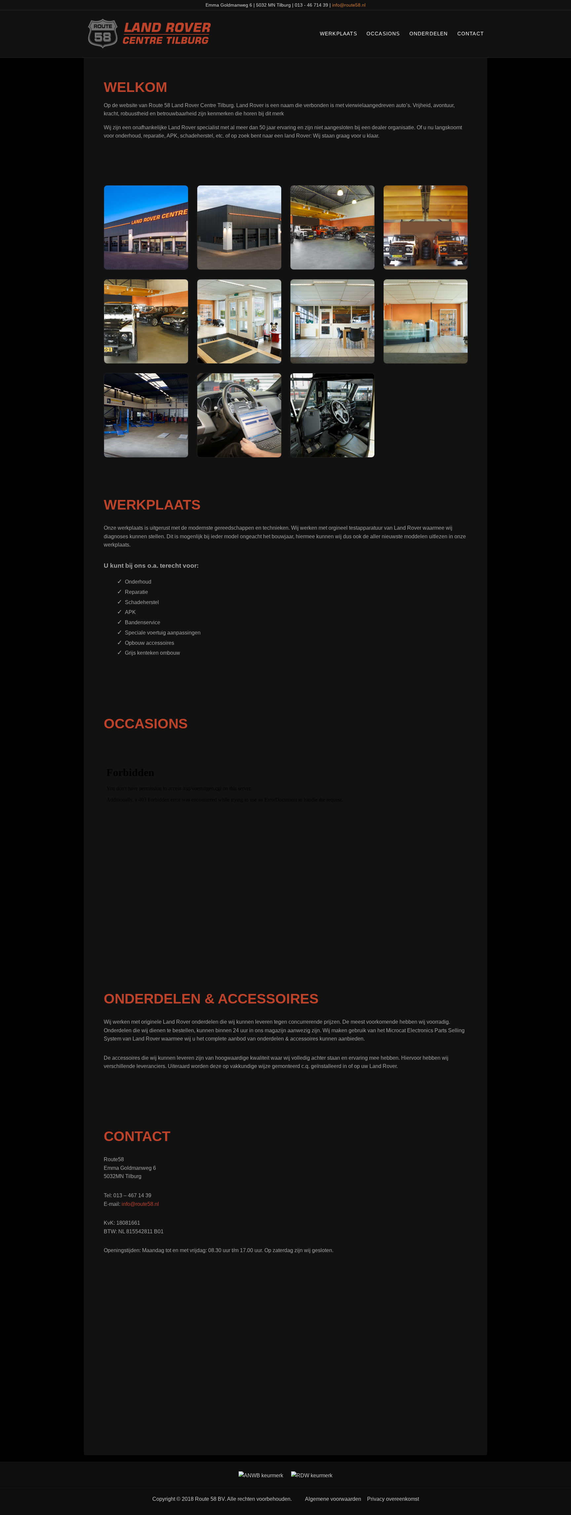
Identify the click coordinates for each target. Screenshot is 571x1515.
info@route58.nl (348, 5)
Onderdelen (428, 33)
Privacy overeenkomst (393, 1499)
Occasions (383, 33)
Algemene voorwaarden (333, 1499)
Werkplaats (338, 33)
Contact (470, 33)
